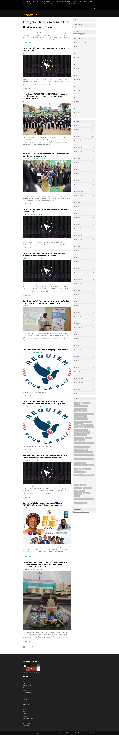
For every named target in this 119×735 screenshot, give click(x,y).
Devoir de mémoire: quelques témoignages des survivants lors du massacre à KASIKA (44, 254)
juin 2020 (77, 364)
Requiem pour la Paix (46, 1)
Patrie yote (83, 485)
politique (77, 97)
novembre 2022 (79, 283)
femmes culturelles (79, 427)
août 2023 (77, 250)
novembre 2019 (79, 378)
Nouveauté (78, 86)
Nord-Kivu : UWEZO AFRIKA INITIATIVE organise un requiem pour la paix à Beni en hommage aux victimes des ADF (45, 96)
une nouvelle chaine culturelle (81, 502)
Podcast (77, 94)
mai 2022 (77, 305)
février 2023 (78, 272)
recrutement (78, 487)
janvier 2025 (78, 188)
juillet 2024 (77, 210)
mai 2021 (77, 338)
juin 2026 (77, 125)
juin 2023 (77, 257)
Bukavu (85, 403)
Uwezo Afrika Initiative (40, 53)
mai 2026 (77, 129)
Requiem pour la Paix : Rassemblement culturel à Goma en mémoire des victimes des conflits (45, 456)
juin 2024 (77, 213)
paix (77, 485)
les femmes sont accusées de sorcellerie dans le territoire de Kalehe (83, 455)
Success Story (55, 1)
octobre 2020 (78, 356)
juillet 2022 (77, 298)
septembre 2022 (79, 290)
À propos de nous (50, 3)
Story (86, 493)
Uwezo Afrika (31, 14)
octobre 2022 (78, 287)
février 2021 (78, 349)
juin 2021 (77, 334)
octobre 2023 (78, 243)
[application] (31, 668)
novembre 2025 (79, 151)
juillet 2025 (77, 166)
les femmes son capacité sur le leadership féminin (84, 452)
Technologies (26, 3)
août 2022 (77, 294)
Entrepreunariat (62, 1)
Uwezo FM (28, 1)
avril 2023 (77, 265)
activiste (77, 403)
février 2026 (78, 140)
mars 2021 (77, 345)
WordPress (93, 733)
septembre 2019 (79, 382)
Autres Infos (78, 50)
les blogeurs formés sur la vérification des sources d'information (83, 443)
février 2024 (78, 228)
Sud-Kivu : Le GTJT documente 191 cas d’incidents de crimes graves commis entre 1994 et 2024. (47, 302)
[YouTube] (94, 8)
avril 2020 (77, 371)
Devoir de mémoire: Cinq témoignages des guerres (46, 350)
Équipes (57, 3)
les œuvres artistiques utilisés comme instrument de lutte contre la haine (83, 465)
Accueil (88, 3)
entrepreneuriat (87, 421)
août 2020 (77, 360)
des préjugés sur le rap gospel (80, 416)
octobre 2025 (78, 155)
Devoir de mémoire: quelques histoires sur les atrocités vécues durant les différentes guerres (44, 402)
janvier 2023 (78, 276)
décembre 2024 (79, 191)
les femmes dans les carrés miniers (81, 449)
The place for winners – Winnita (37, 27)
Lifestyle (77, 75)
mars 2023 (77, 268)
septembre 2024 (79, 202)
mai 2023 (77, 261)
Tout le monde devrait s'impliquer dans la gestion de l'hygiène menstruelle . (83, 499)
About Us (73, 3)
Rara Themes (78, 733)
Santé (85, 1)
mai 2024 (77, 217)
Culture (80, 1)
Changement (78, 411)
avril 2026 (77, 133)
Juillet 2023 (88, 437)
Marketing (77, 79)
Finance (77, 72)
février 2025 (78, 184)
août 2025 (77, 162)
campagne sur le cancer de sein (81, 408)
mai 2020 (77, 367)
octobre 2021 (78, 323)
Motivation (77, 83)
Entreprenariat (33, 3)
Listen (78, 469)
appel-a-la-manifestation (81, 42)
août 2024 (77, 206)
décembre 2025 (79, 147)
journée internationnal (79, 437)
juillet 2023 (77, 254)
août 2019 (77, 386)
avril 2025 (77, 177)
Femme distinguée (88, 424)
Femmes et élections (89, 427)
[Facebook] (92, 8)
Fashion (79, 424)
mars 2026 (77, 136)
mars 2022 (77, 312)
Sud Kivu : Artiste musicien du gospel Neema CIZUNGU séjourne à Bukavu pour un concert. (43, 504)
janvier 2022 (78, 316)
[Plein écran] (38, 672)
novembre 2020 (79, 353)
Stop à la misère (78, 493)
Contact (68, 3)
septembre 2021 (79, 327)
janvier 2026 (78, 144)
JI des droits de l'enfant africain (81, 435)
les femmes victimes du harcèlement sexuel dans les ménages (83, 459)
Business (77, 53)
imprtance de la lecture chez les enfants (82, 432)
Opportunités (90, 1)
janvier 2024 (78, 232)
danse (85, 411)
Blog (24, 1)
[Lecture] (24, 672)
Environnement (78, 64)
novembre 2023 (79, 239)
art (76, 46)
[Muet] (36, 672)
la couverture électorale (79, 440)
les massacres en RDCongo (80, 462)
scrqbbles (82, 490)
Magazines (63, 3)
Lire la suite (26, 42)
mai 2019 (77, 389)
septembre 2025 (79, 158)
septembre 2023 (79, 246)
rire (76, 490)
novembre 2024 (79, 195)
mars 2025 (77, 180)
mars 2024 (77, 224)
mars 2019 (77, 393)
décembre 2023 (79, 235)
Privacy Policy (34, 733)
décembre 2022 (79, 279)
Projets (33, 1)
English (78, 421)
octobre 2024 (78, 199)
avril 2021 (77, 342)
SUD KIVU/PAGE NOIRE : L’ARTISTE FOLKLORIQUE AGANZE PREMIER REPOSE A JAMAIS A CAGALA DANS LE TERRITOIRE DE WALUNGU (46, 564)
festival (77, 68)
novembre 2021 (79, 320)
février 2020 (78, 375)
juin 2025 (77, 169)
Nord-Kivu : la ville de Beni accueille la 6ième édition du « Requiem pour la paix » (47, 155)
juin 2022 (77, 301)
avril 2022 (77, 309)
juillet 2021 (77, 331)
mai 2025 (77, 173)
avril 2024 (77, 221)
